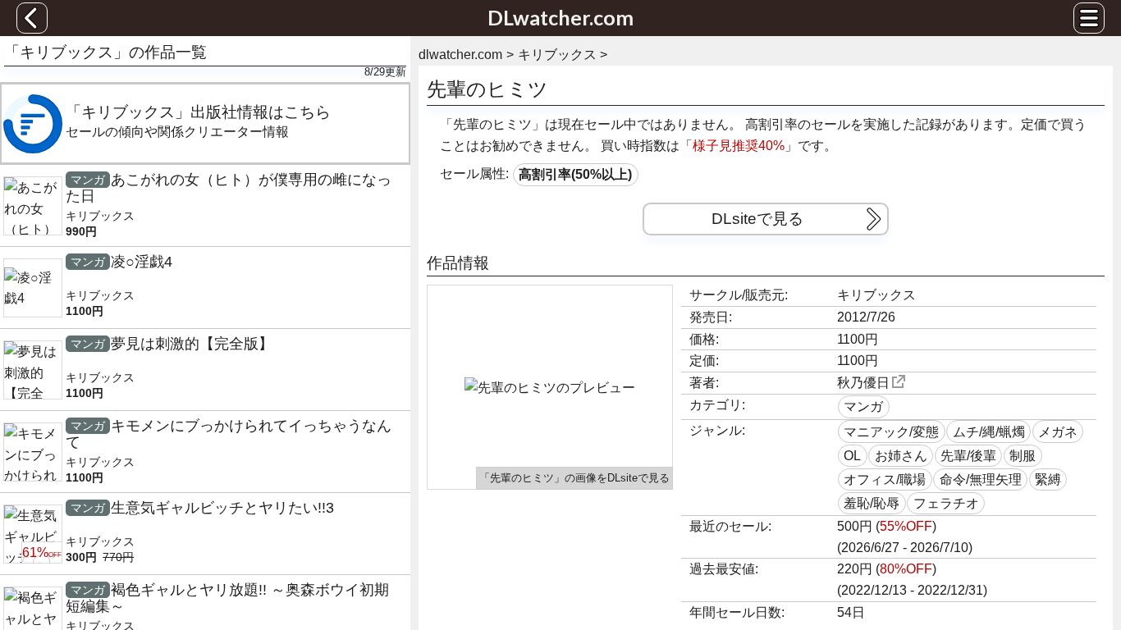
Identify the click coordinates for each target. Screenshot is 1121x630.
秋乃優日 (863, 383)
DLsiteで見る (757, 218)
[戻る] (32, 18)
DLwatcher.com (560, 17)
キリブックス (876, 295)
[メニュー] (1089, 18)
